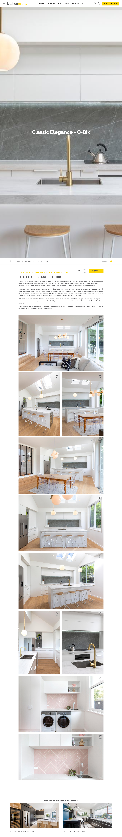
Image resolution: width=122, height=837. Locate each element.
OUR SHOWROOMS (77, 3)
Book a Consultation (110, 3)
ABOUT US (41, 3)
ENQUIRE (95, 271)
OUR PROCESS (50, 3)
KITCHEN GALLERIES (63, 3)
